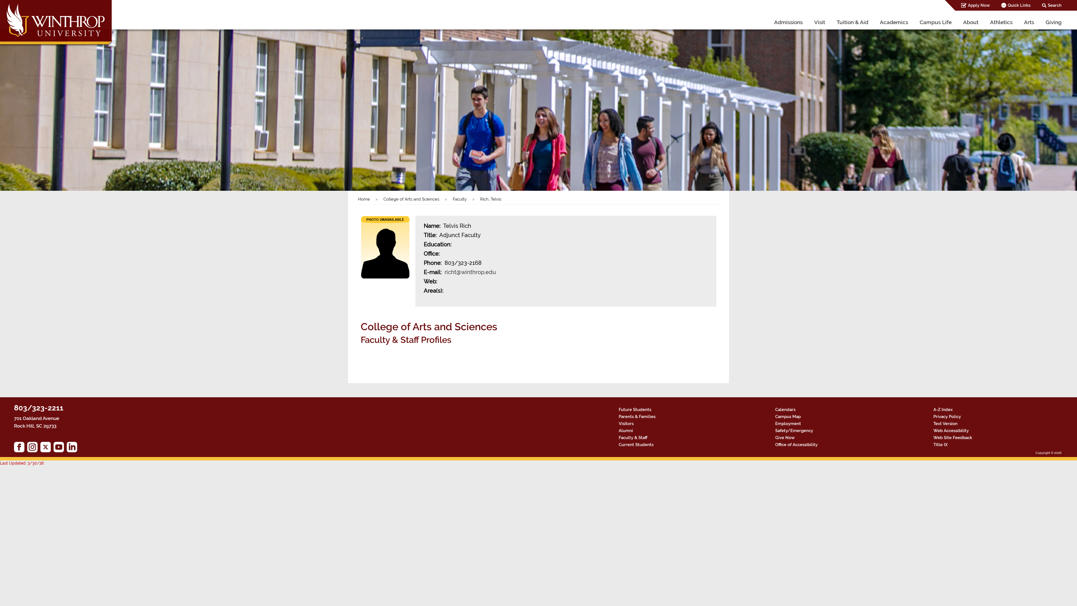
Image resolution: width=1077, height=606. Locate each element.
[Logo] (56, 23)
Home (364, 199)
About (971, 22)
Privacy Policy (947, 416)
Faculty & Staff (633, 437)
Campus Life (936, 22)
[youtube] (60, 448)
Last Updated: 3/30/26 (22, 463)
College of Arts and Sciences (411, 199)
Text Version (945, 423)
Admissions (788, 22)
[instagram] (33, 448)
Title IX (940, 444)
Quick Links (1019, 5)
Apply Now (979, 5)
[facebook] (20, 448)
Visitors (626, 423)
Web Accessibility (951, 430)
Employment (788, 423)
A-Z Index (943, 409)
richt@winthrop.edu (470, 272)
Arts (1029, 22)
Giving (1054, 22)
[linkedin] (73, 448)
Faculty (460, 199)
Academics (894, 22)
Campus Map (788, 416)
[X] (47, 448)
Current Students (636, 444)
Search (1055, 5)
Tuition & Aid (852, 22)
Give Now (785, 437)
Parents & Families (637, 416)
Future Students (635, 409)
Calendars (785, 409)
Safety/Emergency (794, 430)
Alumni (626, 430)
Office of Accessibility (796, 444)
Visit (819, 22)
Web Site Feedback (952, 437)
